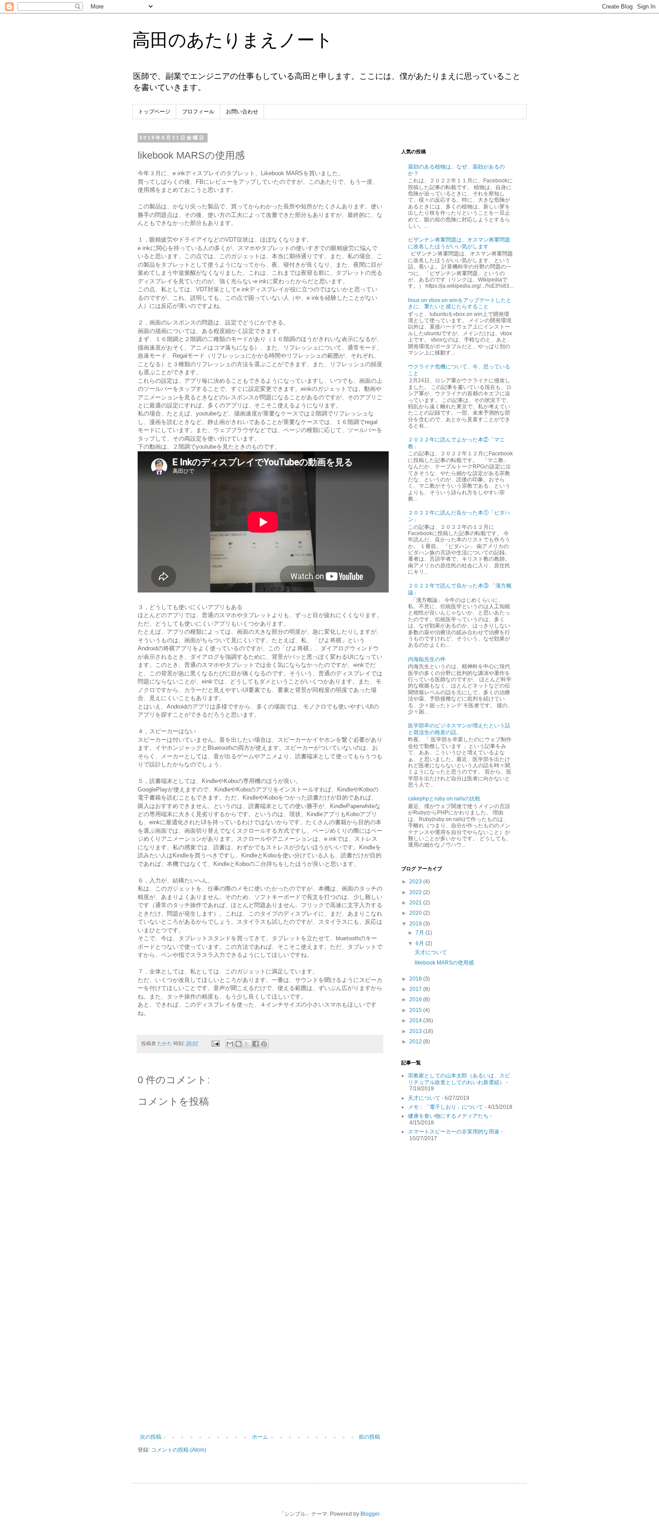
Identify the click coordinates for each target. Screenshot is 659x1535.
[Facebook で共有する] (255, 1043)
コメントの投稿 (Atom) (178, 1450)
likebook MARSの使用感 (444, 963)
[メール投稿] (215, 1043)
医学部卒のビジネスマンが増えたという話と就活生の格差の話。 (459, 728)
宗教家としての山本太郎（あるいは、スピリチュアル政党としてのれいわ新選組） (459, 1078)
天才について (431, 952)
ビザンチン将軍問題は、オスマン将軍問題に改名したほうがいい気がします (459, 243)
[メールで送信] (229, 1043)
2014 (416, 1020)
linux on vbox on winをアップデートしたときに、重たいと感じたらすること (460, 303)
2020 (416, 913)
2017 (416, 989)
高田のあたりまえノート (232, 40)
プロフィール (198, 111)
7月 (420, 933)
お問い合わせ (242, 111)
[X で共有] (247, 1043)
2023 (416, 881)
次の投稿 (150, 1437)
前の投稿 (369, 1437)
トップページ (154, 111)
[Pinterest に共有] (264, 1043)
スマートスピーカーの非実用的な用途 (453, 1132)
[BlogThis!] (238, 1043)
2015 (416, 1010)
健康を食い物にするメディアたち (448, 1116)
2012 (416, 1041)
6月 (420, 943)
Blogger (369, 1514)
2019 (416, 924)
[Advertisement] (260, 1366)
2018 (416, 979)
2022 (416, 892)
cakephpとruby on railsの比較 (444, 799)
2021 (416, 902)
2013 (416, 1031)
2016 (416, 999)
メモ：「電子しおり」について (445, 1107)
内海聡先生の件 (427, 659)
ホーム (260, 1437)
